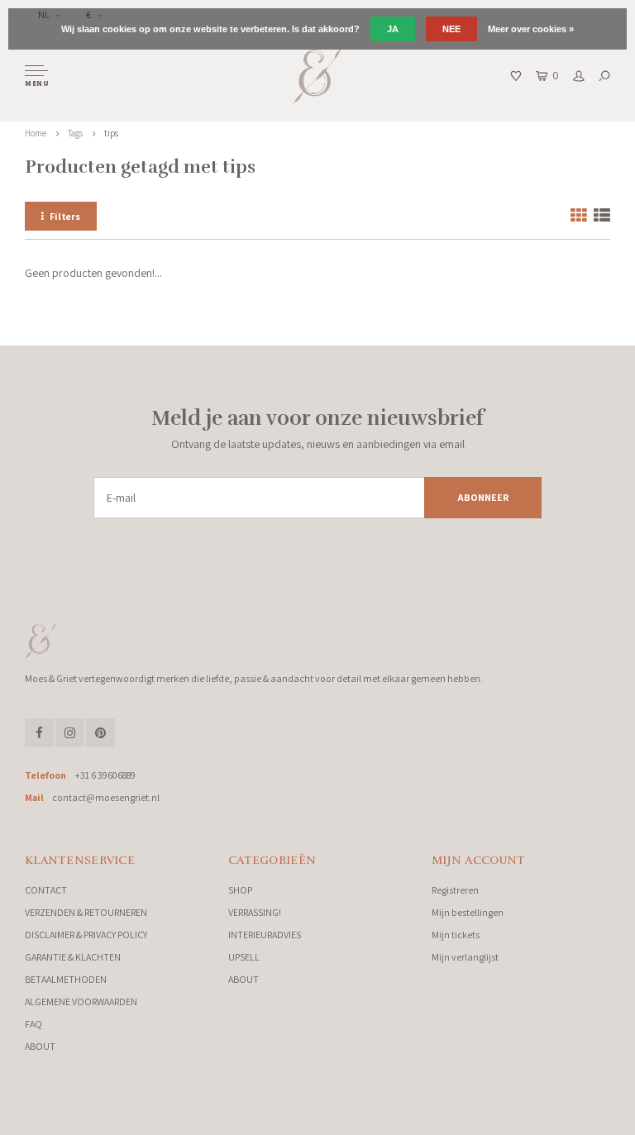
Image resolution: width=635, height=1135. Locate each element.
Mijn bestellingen (468, 912)
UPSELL (244, 957)
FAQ (33, 1024)
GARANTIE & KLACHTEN (73, 957)
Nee (451, 29)
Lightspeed (206, 1118)
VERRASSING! (254, 912)
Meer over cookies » (531, 29)
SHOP (240, 890)
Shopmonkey (294, 1118)
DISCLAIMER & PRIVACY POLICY (86, 934)
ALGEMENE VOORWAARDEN (81, 1001)
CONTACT (46, 890)
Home (35, 133)
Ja (393, 29)
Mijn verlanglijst (465, 957)
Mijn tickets (456, 934)
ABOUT (40, 1046)
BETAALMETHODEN (66, 979)
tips (111, 133)
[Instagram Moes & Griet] (69, 732)
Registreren (455, 890)
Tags (75, 133)
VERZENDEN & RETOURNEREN (86, 912)
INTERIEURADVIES (264, 934)
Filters (65, 216)
